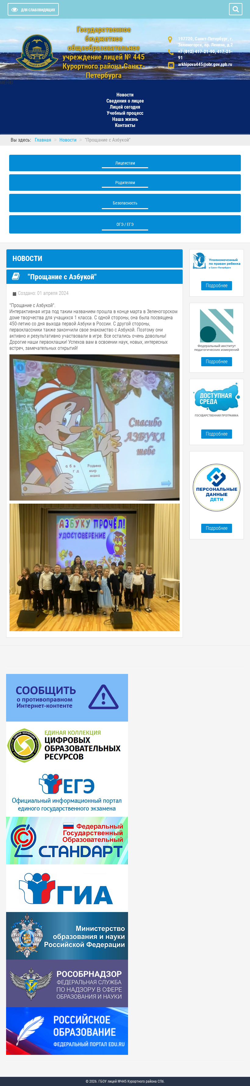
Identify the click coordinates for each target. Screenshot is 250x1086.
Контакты (125, 125)
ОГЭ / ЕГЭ (125, 224)
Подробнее (216, 285)
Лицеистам (125, 163)
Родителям (125, 182)
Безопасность (125, 203)
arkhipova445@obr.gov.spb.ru (205, 64)
